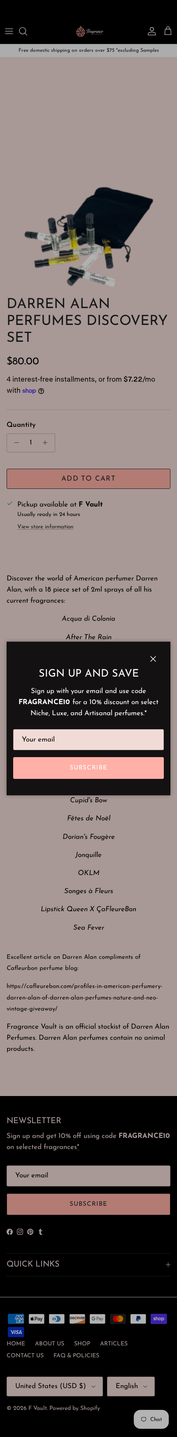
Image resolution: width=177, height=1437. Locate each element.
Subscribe (89, 768)
